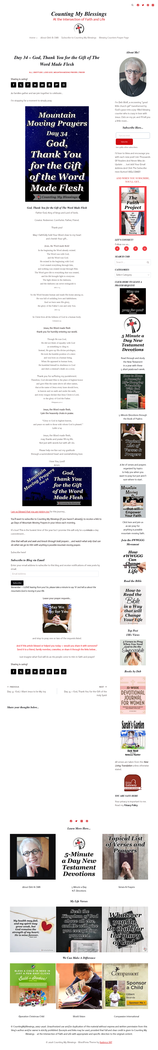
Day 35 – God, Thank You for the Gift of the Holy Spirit (85, 691)
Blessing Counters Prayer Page (114, 37)
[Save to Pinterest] (28, 85)
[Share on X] (20, 85)
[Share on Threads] (63, 85)
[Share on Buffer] (49, 85)
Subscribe (17, 583)
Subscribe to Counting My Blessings (78, 37)
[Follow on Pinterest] (135, 248)
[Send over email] (35, 85)
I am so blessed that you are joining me (30, 511)
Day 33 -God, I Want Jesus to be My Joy (26, 689)
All (30, 72)
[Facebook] (138, 5)
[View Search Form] (132, 5)
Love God (48, 72)
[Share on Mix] (56, 85)
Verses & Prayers (126, 887)
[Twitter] (143, 5)
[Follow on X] (126, 248)
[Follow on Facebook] (117, 248)
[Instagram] (153, 5)
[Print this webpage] (42, 85)
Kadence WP (106, 1042)
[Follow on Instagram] (144, 248)
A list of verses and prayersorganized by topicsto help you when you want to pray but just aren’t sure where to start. (132, 472)
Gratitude (38, 72)
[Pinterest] (148, 5)
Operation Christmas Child (31, 1016)
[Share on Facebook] (13, 85)
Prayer (82, 72)
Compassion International (126, 1016)
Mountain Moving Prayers (65, 72)
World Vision (79, 1016)
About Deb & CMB (49, 37)
